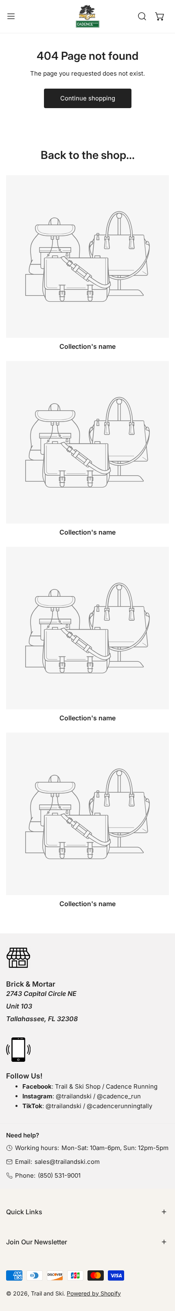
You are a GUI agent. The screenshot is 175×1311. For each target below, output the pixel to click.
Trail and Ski (47, 1293)
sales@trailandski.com (67, 1161)
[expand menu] (11, 16)
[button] (160, 16)
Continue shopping (87, 98)
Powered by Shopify (94, 1293)
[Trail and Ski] (87, 16)
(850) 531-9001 (59, 1175)
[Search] (142, 16)
